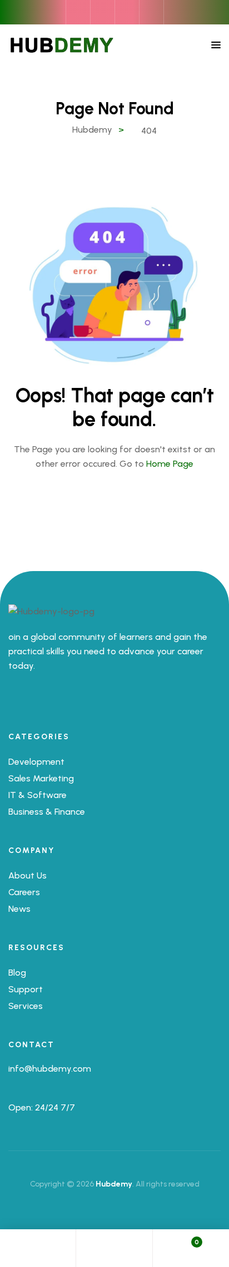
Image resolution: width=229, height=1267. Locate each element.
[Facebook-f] (12, 702)
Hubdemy (114, 1184)
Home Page (169, 463)
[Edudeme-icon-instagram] (43, 702)
